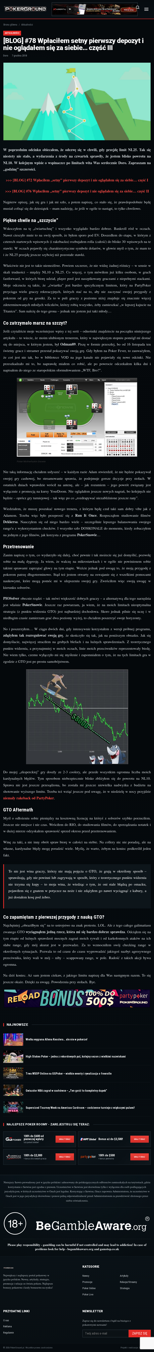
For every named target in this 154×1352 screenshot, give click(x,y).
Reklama (7, 1326)
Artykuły (124, 1275)
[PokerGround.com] (25, 9)
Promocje (87, 1281)
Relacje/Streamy (128, 1281)
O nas (6, 1320)
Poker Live (87, 1294)
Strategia (125, 1288)
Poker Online (88, 1288)
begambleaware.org (80, 1249)
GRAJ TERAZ (64, 1139)
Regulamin (8, 1332)
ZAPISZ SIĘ (139, 1333)
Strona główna (10, 24)
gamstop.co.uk (109, 1249)
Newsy (85, 1275)
